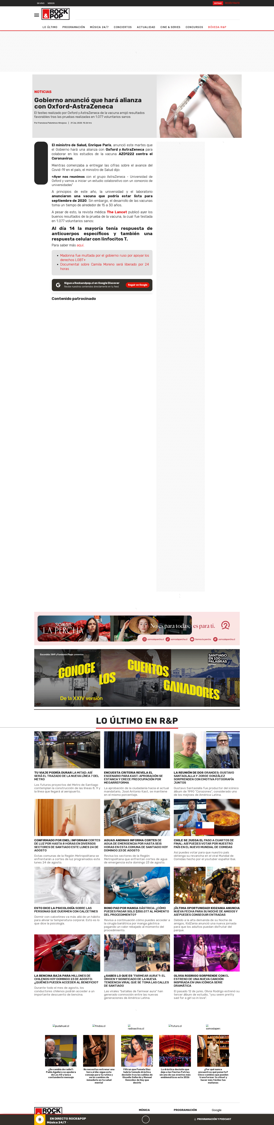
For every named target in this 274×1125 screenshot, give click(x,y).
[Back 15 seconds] (138, 1119)
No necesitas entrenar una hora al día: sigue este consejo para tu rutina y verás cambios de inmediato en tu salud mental (99, 1076)
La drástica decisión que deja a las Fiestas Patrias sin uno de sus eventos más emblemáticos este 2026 (175, 1073)
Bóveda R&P (217, 27)
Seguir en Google (137, 285)
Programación (73, 27)
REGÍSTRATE (232, 3)
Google (216, 1110)
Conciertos (123, 27)
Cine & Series (170, 27)
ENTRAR (218, 3)
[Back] (130, 1119)
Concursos (194, 27)
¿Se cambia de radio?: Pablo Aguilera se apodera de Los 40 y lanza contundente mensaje (61, 1073)
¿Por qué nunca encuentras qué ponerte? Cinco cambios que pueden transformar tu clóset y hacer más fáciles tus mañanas (213, 1076)
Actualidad (146, 27)
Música (144, 1110)
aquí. (80, 245)
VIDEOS (51, 3)
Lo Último (50, 27)
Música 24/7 (99, 27)
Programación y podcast (214, 1119)
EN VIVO (40, 3)
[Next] (161, 1119)
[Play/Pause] (146, 1119)
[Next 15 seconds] (153, 1119)
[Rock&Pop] (55, 14)
